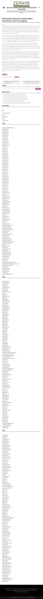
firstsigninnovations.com (6, 449)
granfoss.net (4, 554)
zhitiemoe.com (5, 412)
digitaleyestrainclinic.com (7, 563)
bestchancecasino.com (6, 248)
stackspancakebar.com (6, 545)
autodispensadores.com (6, 251)
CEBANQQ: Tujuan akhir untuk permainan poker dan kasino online (12, 82)
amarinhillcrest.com (5, 476)
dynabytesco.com (5, 189)
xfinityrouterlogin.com (6, 568)
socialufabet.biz (5, 328)
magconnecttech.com (6, 219)
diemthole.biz (4, 501)
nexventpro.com (5, 166)
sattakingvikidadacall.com (7, 238)
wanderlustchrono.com (6, 209)
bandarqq (16, 588)
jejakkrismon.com (5, 500)
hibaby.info (4, 244)
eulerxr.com (4, 214)
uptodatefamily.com (6, 405)
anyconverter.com (5, 497)
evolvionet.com (5, 136)
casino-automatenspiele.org (7, 486)
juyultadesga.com (5, 373)
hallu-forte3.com (5, 550)
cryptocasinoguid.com (6, 350)
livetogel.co (4, 222)
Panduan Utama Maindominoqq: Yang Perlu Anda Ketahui (13, 100)
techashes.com (5, 284)
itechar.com (4, 293)
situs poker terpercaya (6, 113)
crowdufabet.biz (5, 343)
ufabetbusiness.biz (5, 319)
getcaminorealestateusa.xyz (7, 274)
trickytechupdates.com (6, 572)
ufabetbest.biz (4, 331)
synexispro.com (5, 259)
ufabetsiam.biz (5, 316)
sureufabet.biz (4, 333)
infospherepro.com (5, 197)
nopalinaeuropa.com (6, 426)
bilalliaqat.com (4, 250)
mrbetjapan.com (5, 510)
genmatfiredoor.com (6, 223)
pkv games (5, 74)
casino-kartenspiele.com (6, 485)
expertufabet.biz (5, 313)
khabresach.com (5, 575)
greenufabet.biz (5, 321)
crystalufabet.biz (5, 339)
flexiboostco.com (5, 129)
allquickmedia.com (5, 504)
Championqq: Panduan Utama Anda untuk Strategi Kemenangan (15, 96)
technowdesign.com (6, 367)
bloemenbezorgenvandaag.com (8, 517)
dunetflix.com (4, 401)
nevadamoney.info (5, 537)
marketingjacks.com (6, 569)
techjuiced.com (5, 299)
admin (4, 77)
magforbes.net (5, 471)
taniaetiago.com (5, 418)
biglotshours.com (5, 304)
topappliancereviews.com (7, 571)
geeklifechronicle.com (6, 195)
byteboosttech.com (6, 300)
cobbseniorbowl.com (6, 365)
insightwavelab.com (5, 203)
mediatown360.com (6, 562)
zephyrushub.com (5, 132)
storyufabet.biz (5, 336)
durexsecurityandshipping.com (7, 368)
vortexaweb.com (5, 155)
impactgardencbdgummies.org (8, 423)
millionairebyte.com (5, 271)
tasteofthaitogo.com (6, 520)
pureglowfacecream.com (7, 507)
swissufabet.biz (5, 318)
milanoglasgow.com (6, 548)
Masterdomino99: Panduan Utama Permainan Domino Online (14, 94)
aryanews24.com (5, 361)
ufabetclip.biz (4, 312)
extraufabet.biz (5, 324)
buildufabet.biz (5, 344)
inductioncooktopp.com (6, 253)
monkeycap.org (5, 473)
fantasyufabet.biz (5, 315)
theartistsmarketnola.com (7, 542)
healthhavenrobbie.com (6, 226)
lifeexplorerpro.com (5, 204)
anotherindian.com (5, 415)
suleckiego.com (5, 581)
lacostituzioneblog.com (6, 410)
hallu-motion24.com (6, 551)
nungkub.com (4, 414)
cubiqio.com (4, 194)
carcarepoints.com (5, 384)
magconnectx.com (5, 257)
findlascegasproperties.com (7, 225)
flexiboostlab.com (5, 178)
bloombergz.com (5, 482)
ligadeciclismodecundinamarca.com (9, 262)
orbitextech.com (5, 217)
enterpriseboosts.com (6, 483)
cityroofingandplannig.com (7, 370)
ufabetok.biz (4, 340)
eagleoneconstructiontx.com (7, 229)
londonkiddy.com (5, 266)
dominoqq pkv (34, 588)
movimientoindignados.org (7, 402)
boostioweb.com (5, 130)
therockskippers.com (6, 553)
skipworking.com (5, 494)
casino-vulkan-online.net (6, 559)
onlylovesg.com (5, 232)
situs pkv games (5, 120)
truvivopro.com (5, 146)
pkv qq (3, 119)
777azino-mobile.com (6, 364)
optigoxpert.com (5, 169)
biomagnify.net (5, 427)
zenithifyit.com (5, 151)
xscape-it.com (5, 362)
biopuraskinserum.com (6, 532)
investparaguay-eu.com (6, 378)
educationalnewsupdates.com (7, 127)
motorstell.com (5, 463)
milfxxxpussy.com (5, 404)
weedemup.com (5, 247)
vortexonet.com (5, 139)
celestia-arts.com (5, 443)
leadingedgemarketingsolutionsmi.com (9, 352)
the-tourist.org (5, 477)
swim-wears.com (5, 452)
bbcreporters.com (5, 349)
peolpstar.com (4, 455)
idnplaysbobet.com (5, 237)
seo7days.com (5, 514)
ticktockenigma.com (6, 213)
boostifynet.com (5, 164)
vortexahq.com (5, 149)
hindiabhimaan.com (6, 573)
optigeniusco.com (5, 157)
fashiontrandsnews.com (6, 347)
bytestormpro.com (5, 207)
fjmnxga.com (4, 525)
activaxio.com (4, 188)
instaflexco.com (5, 175)
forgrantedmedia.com (6, 454)
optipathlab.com (5, 133)
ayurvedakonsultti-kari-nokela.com (8, 358)
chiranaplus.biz (5, 544)
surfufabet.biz (4, 330)
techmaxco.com (5, 185)
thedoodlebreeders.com (6, 386)
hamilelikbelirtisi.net (5, 182)
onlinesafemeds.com (6, 307)
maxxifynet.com (5, 141)
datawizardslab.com (6, 192)
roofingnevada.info (5, 256)
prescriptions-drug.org (6, 466)
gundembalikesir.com (6, 291)
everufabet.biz (4, 341)
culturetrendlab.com (6, 210)
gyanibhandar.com (5, 309)
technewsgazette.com (6, 505)
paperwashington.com (6, 246)
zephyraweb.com (5, 154)
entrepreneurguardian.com (7, 243)
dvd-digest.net (5, 541)
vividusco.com (4, 148)
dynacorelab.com (5, 143)
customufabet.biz (5, 334)
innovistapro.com (5, 176)
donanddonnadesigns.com (7, 228)
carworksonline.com (5, 458)
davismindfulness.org (6, 269)
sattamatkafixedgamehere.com (8, 241)
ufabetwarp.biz (5, 310)
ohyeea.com (4, 411)
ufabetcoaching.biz (5, 268)
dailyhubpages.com (5, 235)
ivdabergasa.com (5, 371)
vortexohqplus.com (5, 179)
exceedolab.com (5, 186)
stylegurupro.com (5, 191)
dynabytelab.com (5, 135)
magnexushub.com (5, 302)
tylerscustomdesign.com (6, 457)
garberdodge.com (5, 451)
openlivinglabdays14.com (6, 356)
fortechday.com (5, 272)
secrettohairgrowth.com (6, 519)
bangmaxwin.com (5, 528)
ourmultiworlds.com (5, 439)
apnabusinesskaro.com (6, 579)
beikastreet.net (5, 436)
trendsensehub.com (6, 212)
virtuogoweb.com (5, 303)
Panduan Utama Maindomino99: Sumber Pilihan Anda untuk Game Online (16, 102)
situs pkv (3, 117)
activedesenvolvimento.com (7, 234)
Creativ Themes (31, 597)
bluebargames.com (5, 446)
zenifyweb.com (5, 220)
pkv (4, 588)
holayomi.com (4, 260)
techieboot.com (5, 290)
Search (4, 85)
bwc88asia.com (5, 380)
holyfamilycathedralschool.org (7, 265)
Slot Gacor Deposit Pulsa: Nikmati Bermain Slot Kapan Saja (21, 8)
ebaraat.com (4, 297)
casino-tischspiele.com (6, 488)
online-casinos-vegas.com (7, 566)
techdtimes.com (5, 288)
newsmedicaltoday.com (6, 254)
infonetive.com (5, 529)
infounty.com (4, 377)
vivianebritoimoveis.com (6, 470)
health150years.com (5, 464)
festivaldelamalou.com (6, 448)
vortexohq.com (5, 200)
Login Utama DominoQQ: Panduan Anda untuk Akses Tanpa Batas (15, 98)
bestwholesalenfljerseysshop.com (8, 355)
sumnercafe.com (5, 399)
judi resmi (11, 588)
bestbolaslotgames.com (6, 240)
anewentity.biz (4, 511)
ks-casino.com (5, 383)
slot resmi (7, 588)
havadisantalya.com (6, 287)
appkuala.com (4, 513)
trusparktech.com (5, 161)
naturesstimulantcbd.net (6, 424)
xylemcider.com (5, 417)
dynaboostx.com (5, 173)
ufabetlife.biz (4, 325)
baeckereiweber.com (6, 281)
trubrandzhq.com (5, 163)
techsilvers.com (5, 390)
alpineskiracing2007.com (6, 557)
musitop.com (4, 407)
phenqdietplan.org (5, 398)
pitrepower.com (5, 560)
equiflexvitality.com (5, 231)
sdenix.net (4, 474)
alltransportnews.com (6, 346)
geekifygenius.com (5, 216)
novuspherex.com (5, 158)
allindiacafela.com (5, 556)
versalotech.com (5, 183)
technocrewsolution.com (6, 467)
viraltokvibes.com (5, 468)
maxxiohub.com (5, 152)
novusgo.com (4, 206)
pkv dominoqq (4, 116)
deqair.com (4, 389)
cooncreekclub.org (5, 440)
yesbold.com (4, 294)
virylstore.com (4, 461)
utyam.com (4, 408)
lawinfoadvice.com (5, 396)
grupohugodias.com (6, 387)
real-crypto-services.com (7, 374)
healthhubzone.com (6, 296)
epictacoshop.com (5, 531)
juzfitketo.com (4, 420)
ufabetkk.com (4, 502)
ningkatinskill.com (5, 392)
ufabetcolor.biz (5, 322)
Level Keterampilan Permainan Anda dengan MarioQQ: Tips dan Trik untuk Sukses (31, 82)
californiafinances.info (6, 534)
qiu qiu (3, 110)
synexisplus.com (5, 138)
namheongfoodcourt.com (7, 547)
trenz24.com (4, 492)
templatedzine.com (5, 395)
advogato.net (4, 479)
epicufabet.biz (4, 337)
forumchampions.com (6, 445)
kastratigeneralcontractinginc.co (8, 353)
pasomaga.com (5, 421)
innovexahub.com (5, 142)
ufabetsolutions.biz (5, 327)
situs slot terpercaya (14, 590)
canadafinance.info (5, 535)
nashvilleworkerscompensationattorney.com (10, 263)
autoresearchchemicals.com (7, 578)
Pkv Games (17, 77)
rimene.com (4, 538)
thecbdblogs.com (5, 576)
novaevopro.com (5, 160)
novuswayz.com (5, 170)
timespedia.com (5, 498)
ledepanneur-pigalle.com (6, 539)
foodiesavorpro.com (6, 198)
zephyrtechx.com (5, 167)
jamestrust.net (5, 491)
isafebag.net (4, 480)
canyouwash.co (5, 285)
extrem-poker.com (5, 381)
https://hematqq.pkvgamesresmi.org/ (21, 591)
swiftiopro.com (5, 180)
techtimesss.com (5, 460)
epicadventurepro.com (6, 201)
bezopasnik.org (5, 523)
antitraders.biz (4, 359)
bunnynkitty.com (5, 522)
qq (2, 111)
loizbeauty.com (5, 495)
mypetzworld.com (5, 375)
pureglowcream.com (6, 516)
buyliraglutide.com (5, 306)
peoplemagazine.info (6, 282)
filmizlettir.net (4, 437)
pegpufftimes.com (5, 442)
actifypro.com (4, 172)
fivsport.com (4, 393)
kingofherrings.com (5, 508)
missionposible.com (5, 565)
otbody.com (4, 489)
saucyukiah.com (5, 434)
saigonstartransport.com (6, 526)
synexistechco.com (5, 145)
